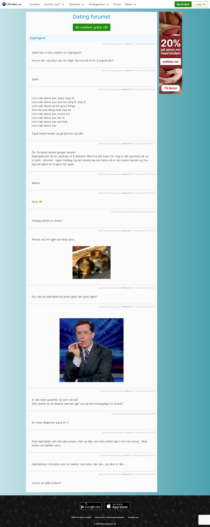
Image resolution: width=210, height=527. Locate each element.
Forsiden (35, 4)
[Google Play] (91, 506)
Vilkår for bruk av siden (81, 517)
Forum (117, 4)
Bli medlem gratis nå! (91, 27)
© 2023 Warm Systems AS (105, 524)
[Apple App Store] (117, 506)
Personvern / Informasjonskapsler (109, 517)
